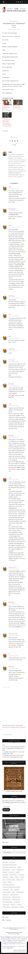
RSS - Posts (5, 842)
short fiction (19, 752)
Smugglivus (5, 894)
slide (13, 892)
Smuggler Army (20, 892)
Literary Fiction (11, 879)
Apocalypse (5, 862)
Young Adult (15, 907)
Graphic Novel (13, 874)
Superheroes (6, 904)
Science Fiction (6, 892)
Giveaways (5, 874)
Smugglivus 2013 (6, 899)
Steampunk (16, 902)
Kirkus (16, 877)
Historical (5, 877)
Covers (13, 869)
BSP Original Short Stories (9, 867)
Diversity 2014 (20, 869)
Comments (14, 137)
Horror (11, 877)
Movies (4, 882)
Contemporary (6, 869)
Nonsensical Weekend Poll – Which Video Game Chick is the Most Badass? (7, 121)
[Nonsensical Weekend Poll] (18, 102)
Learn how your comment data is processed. (13, 727)
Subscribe (6, 809)
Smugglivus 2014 (16, 899)
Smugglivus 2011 (6, 897)
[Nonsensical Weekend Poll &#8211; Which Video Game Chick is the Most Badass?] (7, 115)
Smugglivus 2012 (16, 897)
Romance (16, 889)
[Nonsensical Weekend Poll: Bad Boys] (7, 102)
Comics (19, 867)
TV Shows (5, 130)
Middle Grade (19, 879)
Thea (14, 144)
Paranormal (6, 889)
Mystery (10, 882)
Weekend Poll (14, 21)
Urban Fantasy (6, 907)
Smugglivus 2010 (14, 894)
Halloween (21, 874)
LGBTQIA (22, 877)
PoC (11, 889)
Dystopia (5, 872)
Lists (4, 879)
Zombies (22, 907)
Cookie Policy (10, 947)
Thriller (13, 904)
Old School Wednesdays (8, 884)
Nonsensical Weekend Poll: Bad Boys (6, 107)
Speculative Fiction (7, 902)
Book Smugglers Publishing (9, 864)
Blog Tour (12, 862)
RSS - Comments (6, 920)
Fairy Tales (11, 872)
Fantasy (18, 872)
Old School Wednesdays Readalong (11, 887)
